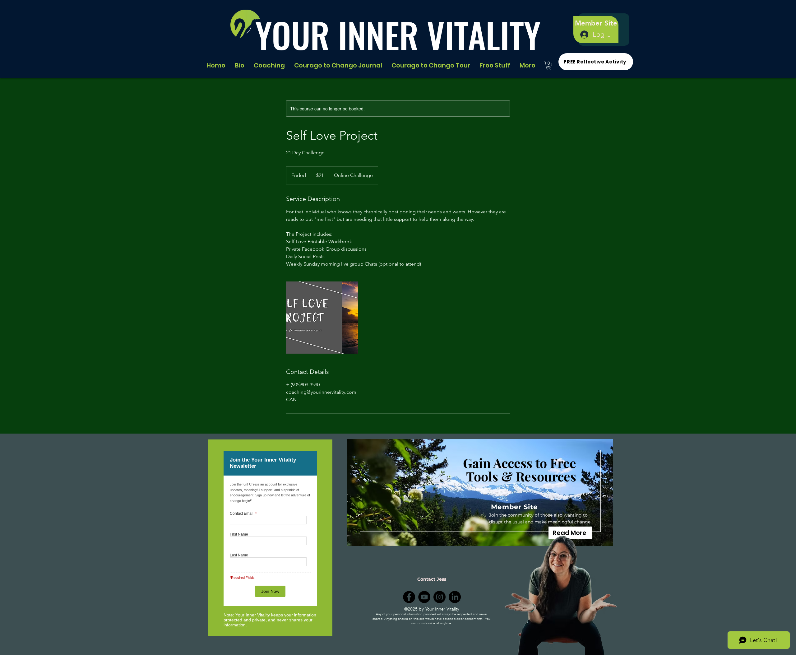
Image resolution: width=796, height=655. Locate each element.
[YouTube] (424, 597)
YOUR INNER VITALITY (398, 34)
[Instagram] (439, 597)
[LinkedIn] (455, 597)
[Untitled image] (322, 317)
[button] (548, 65)
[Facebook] (409, 597)
